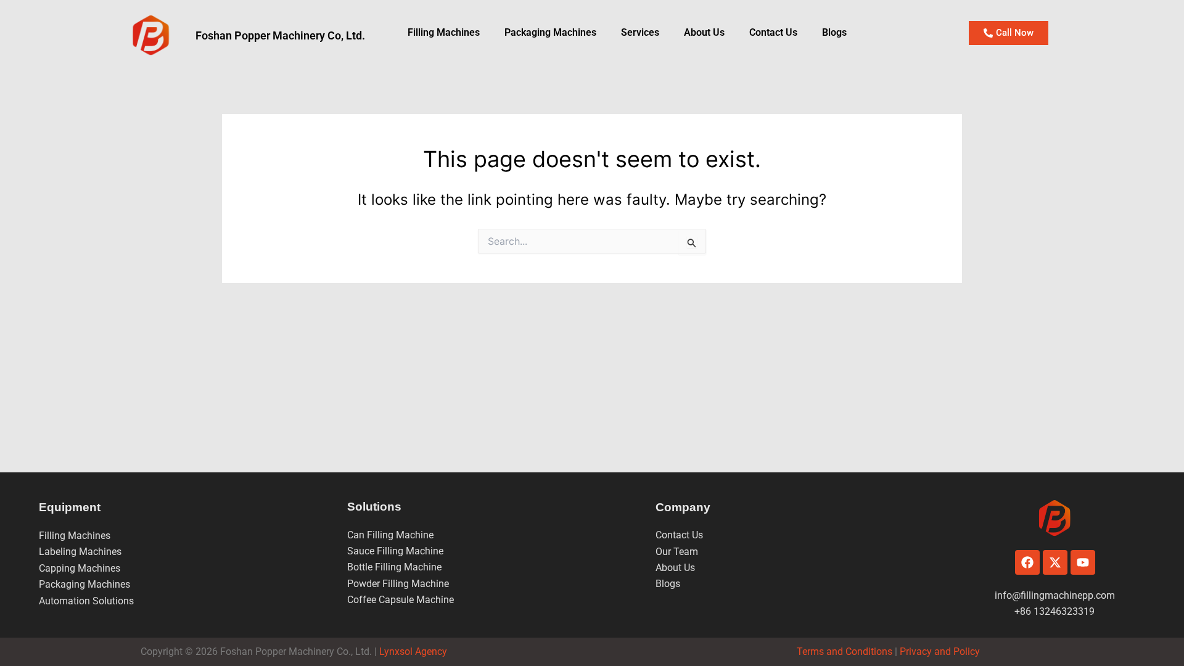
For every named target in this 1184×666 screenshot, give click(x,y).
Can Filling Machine (390, 535)
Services (640, 32)
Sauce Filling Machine (395, 551)
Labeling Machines (80, 551)
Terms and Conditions (844, 651)
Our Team (677, 551)
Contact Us (773, 32)
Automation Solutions (86, 601)
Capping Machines (79, 568)
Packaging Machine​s (550, 32)
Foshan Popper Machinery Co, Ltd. (280, 35)
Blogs (834, 32)
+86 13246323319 (1054, 611)
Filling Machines (444, 32)
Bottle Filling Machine (394, 567)
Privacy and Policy (938, 651)
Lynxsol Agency (415, 651)
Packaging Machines (84, 584)
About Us (704, 32)
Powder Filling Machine (398, 584)
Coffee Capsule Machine (400, 600)
